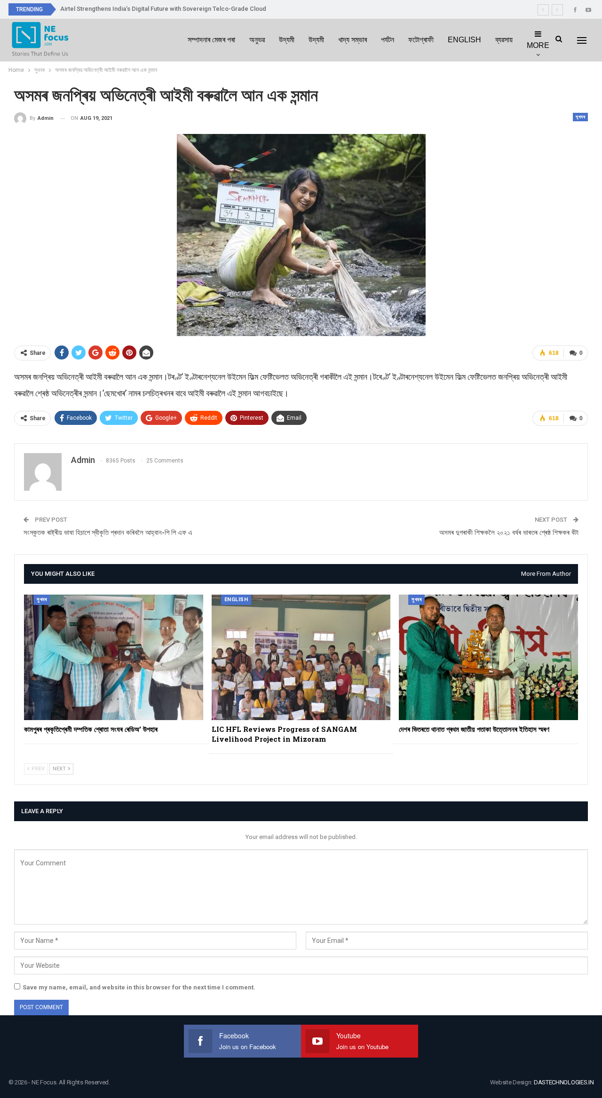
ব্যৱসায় (504, 40)
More (538, 45)
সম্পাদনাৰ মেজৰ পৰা (211, 40)
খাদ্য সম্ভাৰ (352, 40)
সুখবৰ (580, 116)
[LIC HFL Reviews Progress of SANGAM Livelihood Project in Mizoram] (301, 657)
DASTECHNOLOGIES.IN (564, 1082)
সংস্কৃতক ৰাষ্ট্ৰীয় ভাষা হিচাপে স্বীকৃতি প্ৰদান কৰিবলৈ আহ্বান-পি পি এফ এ (108, 532)
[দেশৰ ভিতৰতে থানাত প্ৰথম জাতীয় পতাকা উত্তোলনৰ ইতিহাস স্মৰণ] (488, 657)
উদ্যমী (286, 40)
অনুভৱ (257, 40)
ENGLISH (464, 40)
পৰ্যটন (387, 40)
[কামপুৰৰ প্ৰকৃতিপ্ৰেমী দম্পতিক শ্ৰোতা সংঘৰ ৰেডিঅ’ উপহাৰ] (113, 657)
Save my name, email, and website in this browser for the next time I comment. (139, 987)
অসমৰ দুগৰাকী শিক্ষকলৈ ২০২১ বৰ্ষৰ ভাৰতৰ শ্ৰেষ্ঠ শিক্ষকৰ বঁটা (508, 532)
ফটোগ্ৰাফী (421, 40)
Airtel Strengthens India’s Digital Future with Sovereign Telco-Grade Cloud (163, 8)
